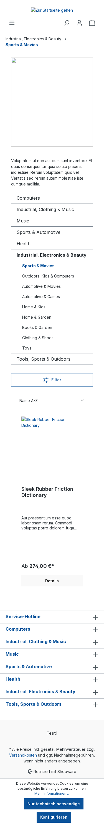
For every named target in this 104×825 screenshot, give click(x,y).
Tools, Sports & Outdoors (43, 359)
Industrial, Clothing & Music (45, 209)
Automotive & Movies (41, 286)
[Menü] (12, 23)
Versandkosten (23, 755)
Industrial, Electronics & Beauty (52, 255)
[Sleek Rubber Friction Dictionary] (52, 444)
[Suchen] (66, 23)
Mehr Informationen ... (52, 793)
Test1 (52, 733)
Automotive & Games (41, 296)
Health (24, 243)
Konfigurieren (53, 817)
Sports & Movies (38, 265)
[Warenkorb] (92, 23)
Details (52, 580)
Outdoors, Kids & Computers (48, 276)
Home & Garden (36, 317)
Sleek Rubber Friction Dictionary (47, 492)
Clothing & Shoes (38, 337)
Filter (55, 379)
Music (23, 221)
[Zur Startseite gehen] (52, 10)
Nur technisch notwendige (53, 803)
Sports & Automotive (38, 232)
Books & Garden (37, 327)
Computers (28, 198)
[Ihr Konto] (79, 23)
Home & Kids (33, 306)
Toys (26, 348)
